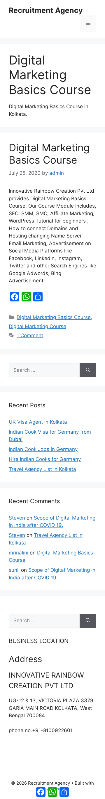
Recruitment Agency (46, 10)
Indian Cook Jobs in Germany (43, 449)
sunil (14, 570)
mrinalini (18, 553)
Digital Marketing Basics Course (49, 153)
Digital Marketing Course (37, 326)
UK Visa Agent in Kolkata (38, 422)
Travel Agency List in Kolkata (42, 469)
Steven (17, 518)
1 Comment (30, 335)
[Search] (88, 370)
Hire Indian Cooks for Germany (45, 459)
